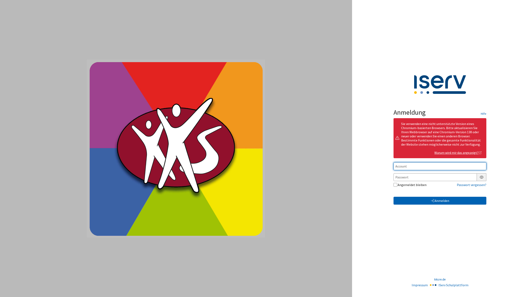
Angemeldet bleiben (412, 185)
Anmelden (442, 201)
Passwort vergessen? (471, 185)
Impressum (420, 285)
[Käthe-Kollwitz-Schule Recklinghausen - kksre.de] (176, 148)
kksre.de (440, 279)
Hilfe (483, 114)
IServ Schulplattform (453, 285)
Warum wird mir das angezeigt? (456, 153)
